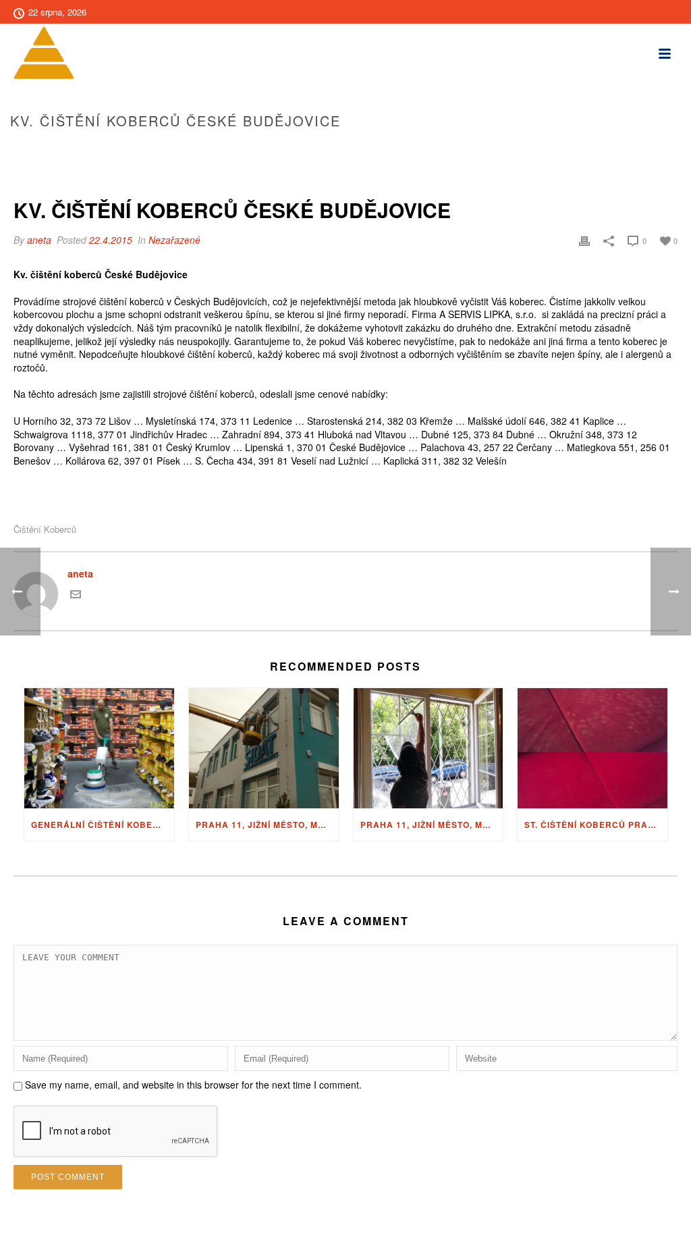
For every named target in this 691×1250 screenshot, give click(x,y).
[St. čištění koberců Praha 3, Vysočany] (592, 748)
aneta (39, 239)
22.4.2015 (110, 239)
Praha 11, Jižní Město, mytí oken (431, 824)
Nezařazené (174, 239)
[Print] (584, 240)
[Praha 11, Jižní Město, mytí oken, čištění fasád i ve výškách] (264, 748)
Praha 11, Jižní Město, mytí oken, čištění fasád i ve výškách (267, 824)
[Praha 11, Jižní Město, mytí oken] (428, 748)
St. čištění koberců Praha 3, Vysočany (595, 824)
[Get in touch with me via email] (75, 595)
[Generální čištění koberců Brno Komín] (99, 748)
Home (476, 149)
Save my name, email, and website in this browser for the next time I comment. (193, 1084)
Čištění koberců (44, 529)
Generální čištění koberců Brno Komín (102, 824)
